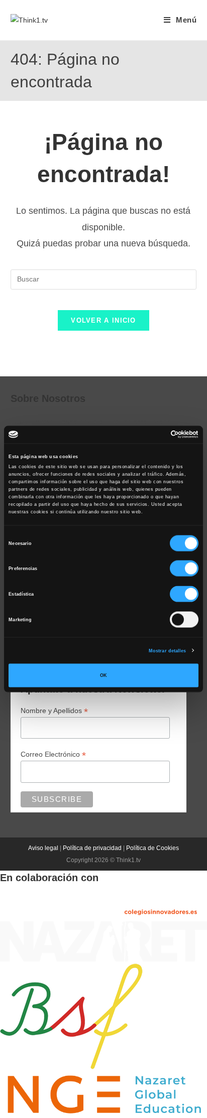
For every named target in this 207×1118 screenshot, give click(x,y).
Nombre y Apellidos (54, 711)
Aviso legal (43, 848)
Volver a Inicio (103, 320)
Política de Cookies (152, 848)
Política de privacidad (92, 848)
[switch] (184, 569)
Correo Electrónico (53, 754)
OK (103, 675)
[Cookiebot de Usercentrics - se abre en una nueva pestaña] (154, 435)
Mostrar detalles (167, 650)
